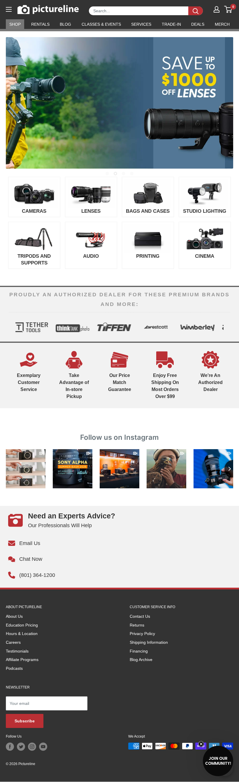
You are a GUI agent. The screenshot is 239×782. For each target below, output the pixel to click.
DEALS (197, 24)
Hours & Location (22, 633)
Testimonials (17, 651)
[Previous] (13, 327)
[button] (218, 761)
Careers (13, 642)
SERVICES (141, 24)
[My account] (216, 9)
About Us (14, 616)
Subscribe (25, 721)
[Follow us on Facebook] (10, 747)
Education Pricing (22, 625)
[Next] (225, 327)
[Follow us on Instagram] (32, 747)
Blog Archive (141, 659)
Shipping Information (149, 642)
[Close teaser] (201, 744)
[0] (228, 9)
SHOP (15, 24)
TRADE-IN (171, 24)
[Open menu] (9, 9)
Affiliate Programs (22, 659)
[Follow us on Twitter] (21, 747)
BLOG (65, 24)
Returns (137, 625)
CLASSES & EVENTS (101, 24)
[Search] (195, 10)
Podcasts (14, 668)
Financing (139, 651)
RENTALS (40, 24)
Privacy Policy (142, 633)
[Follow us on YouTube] (43, 747)
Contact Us (140, 616)
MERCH (222, 24)
